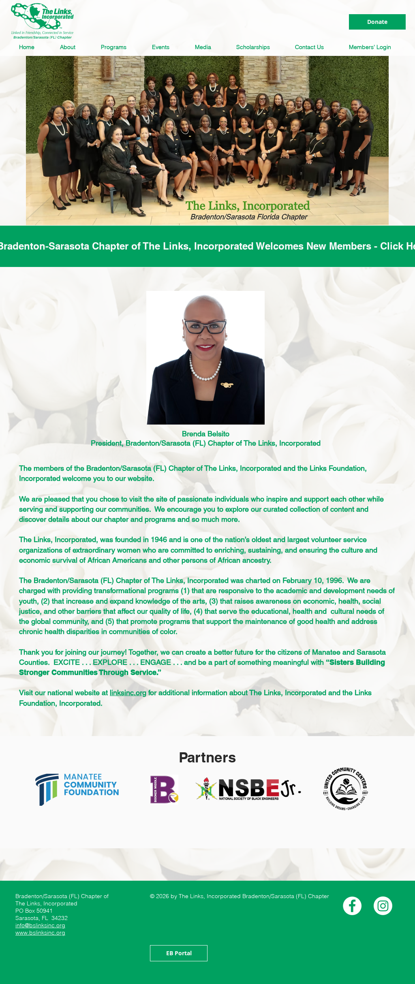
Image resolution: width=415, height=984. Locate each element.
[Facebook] (352, 905)
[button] (70, 47)
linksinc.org (128, 692)
